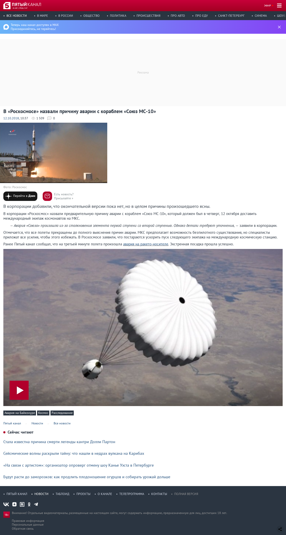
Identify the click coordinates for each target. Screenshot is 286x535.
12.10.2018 (11, 118)
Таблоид (62, 494)
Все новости (16, 16)
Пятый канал (16, 494)
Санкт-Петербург (231, 16)
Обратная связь (23, 529)
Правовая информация (28, 521)
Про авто (178, 16)
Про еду (201, 16)
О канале (105, 494)
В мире (42, 16)
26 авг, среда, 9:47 (20, 8)
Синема (261, 16)
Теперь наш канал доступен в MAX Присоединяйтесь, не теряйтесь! (35, 27)
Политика (118, 16)
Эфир (267, 5)
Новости (41, 494)
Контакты (159, 494)
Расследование (62, 413)
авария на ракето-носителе (145, 244)
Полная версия (186, 494)
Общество (91, 16)
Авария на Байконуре (19, 413)
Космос (43, 413)
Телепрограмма (131, 494)
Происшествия (148, 16)
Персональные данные (28, 524)
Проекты (83, 494)
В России (65, 16)
